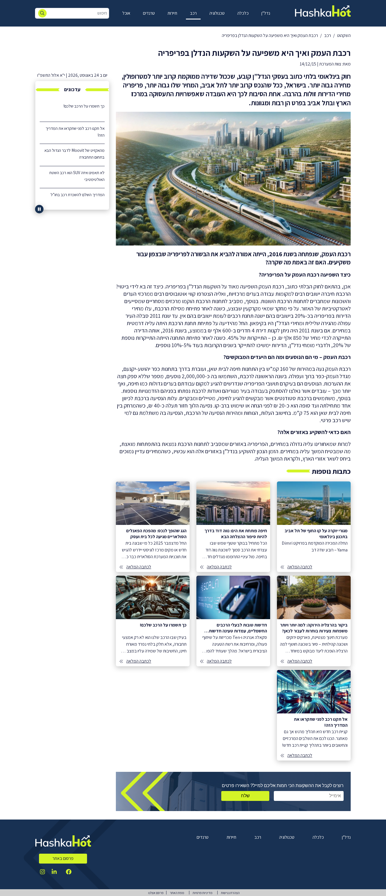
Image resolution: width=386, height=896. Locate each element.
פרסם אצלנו (156, 893)
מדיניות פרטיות (202, 893)
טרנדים (149, 13)
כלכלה (243, 13)
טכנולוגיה (217, 13)
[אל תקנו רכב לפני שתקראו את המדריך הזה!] (314, 715)
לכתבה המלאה (299, 567)
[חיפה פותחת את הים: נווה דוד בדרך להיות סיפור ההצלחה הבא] (233, 526)
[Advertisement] (72, 300)
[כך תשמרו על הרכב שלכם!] (153, 621)
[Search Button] (42, 13)
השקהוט (344, 35)
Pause (39, 209)
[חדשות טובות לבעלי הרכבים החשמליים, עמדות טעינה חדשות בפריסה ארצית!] (233, 621)
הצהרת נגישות (230, 893)
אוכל (126, 13)
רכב (193, 13)
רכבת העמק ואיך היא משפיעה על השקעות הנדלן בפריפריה (270, 35)
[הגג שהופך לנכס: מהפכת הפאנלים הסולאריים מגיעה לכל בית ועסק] (153, 526)
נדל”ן (265, 13)
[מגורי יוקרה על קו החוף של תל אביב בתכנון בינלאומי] (314, 526)
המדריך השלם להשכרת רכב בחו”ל (78, 194)
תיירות (172, 13)
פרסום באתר (63, 858)
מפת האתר (177, 893)
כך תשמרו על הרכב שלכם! (84, 106)
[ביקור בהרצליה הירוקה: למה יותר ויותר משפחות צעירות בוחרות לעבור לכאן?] (314, 621)
